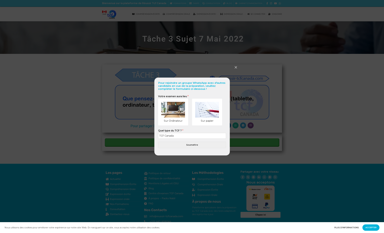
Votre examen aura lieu (173, 96)
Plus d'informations (346, 227)
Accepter (370, 227)
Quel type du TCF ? (170, 130)
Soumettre (192, 145)
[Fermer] (236, 67)
